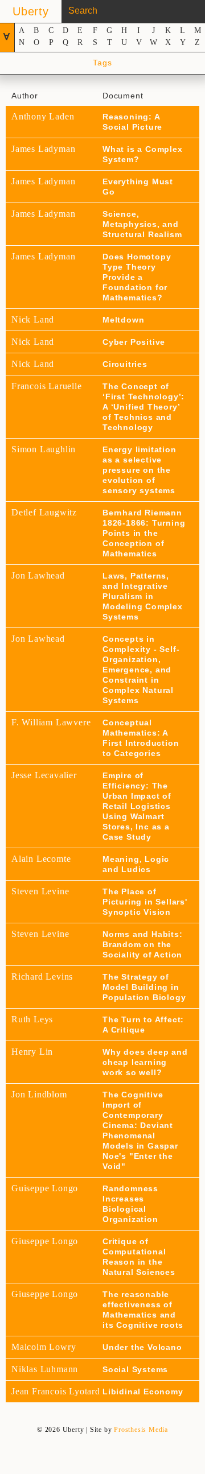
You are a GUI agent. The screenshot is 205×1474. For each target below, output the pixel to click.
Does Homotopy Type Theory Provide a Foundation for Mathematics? (136, 277)
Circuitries (124, 364)
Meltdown (123, 319)
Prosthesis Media (141, 1430)
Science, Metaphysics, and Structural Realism (142, 224)
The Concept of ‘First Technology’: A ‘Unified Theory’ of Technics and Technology (143, 407)
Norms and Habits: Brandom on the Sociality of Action (142, 944)
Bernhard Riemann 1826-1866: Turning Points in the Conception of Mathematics (143, 533)
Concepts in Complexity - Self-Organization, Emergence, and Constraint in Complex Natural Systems (140, 669)
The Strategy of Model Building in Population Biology (144, 987)
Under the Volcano (142, 1347)
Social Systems (135, 1369)
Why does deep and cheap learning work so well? (145, 1062)
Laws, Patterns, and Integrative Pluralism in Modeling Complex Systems (142, 596)
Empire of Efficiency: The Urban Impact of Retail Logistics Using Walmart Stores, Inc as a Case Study (136, 806)
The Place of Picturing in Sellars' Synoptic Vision (144, 901)
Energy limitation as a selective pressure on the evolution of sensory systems (139, 470)
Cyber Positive (133, 341)
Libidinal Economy (142, 1391)
